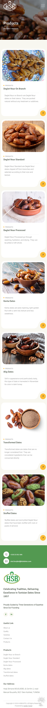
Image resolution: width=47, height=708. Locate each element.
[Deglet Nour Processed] (43, 255)
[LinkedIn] (11, 614)
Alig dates (8, 371)
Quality (5, 631)
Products (9, 85)
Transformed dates (12, 442)
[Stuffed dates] (43, 538)
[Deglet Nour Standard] (43, 184)
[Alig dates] (43, 396)
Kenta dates (9, 301)
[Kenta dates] (43, 325)
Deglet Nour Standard (14, 159)
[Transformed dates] (43, 467)
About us (6, 628)
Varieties (6, 635)
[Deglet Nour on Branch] (43, 113)
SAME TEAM (28, 706)
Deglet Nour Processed (14, 230)
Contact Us (7, 638)
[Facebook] (5, 614)
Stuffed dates (10, 513)
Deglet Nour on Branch (14, 88)
